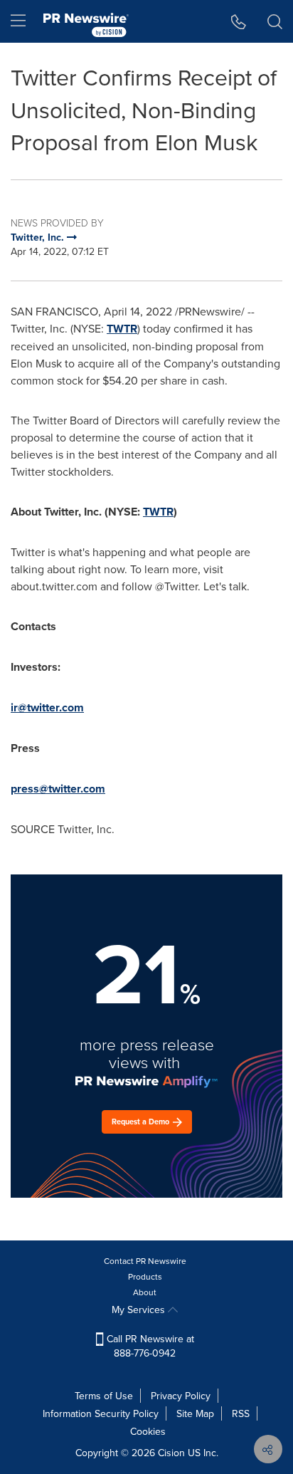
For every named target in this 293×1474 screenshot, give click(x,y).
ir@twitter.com (47, 707)
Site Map (195, 1413)
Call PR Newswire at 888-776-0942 (149, 1346)
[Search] (275, 21)
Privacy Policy (181, 1396)
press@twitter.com (58, 788)
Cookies (148, 1431)
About (144, 1292)
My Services (140, 1309)
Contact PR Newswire (145, 1261)
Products (145, 1276)
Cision (171, 1453)
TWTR (122, 328)
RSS (241, 1413)
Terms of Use (104, 1396)
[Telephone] (238, 21)
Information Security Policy (101, 1413)
